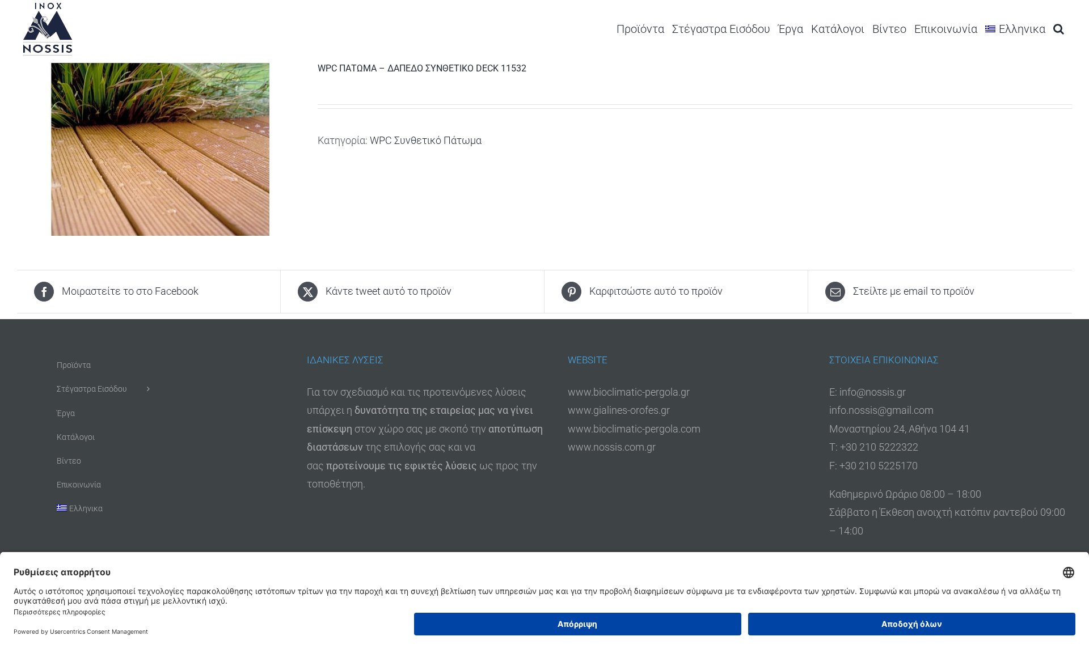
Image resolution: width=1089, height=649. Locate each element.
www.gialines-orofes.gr (619, 410)
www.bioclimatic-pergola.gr (629, 392)
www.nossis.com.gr (612, 447)
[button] (1058, 28)
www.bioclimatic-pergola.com (634, 429)
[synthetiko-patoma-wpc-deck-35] (159, 149)
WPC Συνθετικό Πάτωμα (426, 140)
